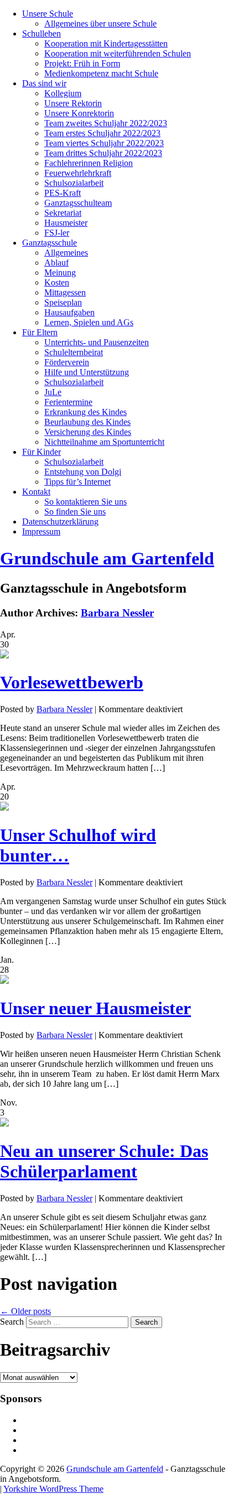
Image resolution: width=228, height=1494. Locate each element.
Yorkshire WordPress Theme (53, 1488)
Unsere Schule (47, 13)
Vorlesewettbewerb (71, 682)
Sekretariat (62, 212)
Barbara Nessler (117, 613)
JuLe (52, 392)
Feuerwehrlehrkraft (77, 173)
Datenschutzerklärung (60, 521)
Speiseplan (63, 302)
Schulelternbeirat (73, 352)
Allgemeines (66, 252)
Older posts (25, 1311)
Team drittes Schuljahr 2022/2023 (103, 153)
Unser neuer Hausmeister (95, 1008)
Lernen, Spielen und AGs (88, 322)
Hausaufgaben (69, 312)
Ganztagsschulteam (78, 203)
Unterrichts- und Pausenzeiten (96, 342)
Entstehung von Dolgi (82, 471)
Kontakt (36, 491)
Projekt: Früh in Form (82, 63)
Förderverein (66, 362)
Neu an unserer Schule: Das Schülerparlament (104, 1161)
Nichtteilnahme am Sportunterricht (104, 442)
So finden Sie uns (75, 511)
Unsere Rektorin (73, 103)
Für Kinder (41, 451)
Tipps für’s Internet (77, 481)
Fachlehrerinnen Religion (88, 163)
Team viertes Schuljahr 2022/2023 (104, 143)
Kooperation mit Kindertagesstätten (106, 43)
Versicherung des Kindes (87, 432)
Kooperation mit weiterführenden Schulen (117, 53)
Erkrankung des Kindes (85, 412)
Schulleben (41, 33)
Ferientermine (68, 402)
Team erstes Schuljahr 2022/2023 (102, 133)
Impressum (41, 531)
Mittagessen (65, 292)
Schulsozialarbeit (73, 183)
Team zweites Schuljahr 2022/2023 (105, 123)
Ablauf (56, 262)
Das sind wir (44, 83)
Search (12, 1321)
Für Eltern (40, 332)
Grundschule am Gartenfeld (107, 558)
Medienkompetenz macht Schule (101, 73)
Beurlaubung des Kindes (87, 422)
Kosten (56, 282)
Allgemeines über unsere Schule (100, 23)
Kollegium (62, 93)
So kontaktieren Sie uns (85, 501)
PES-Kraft (62, 193)
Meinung (60, 272)
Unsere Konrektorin (79, 113)
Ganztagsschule (49, 242)
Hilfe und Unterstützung (86, 372)
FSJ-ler (56, 232)
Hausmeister (65, 222)
